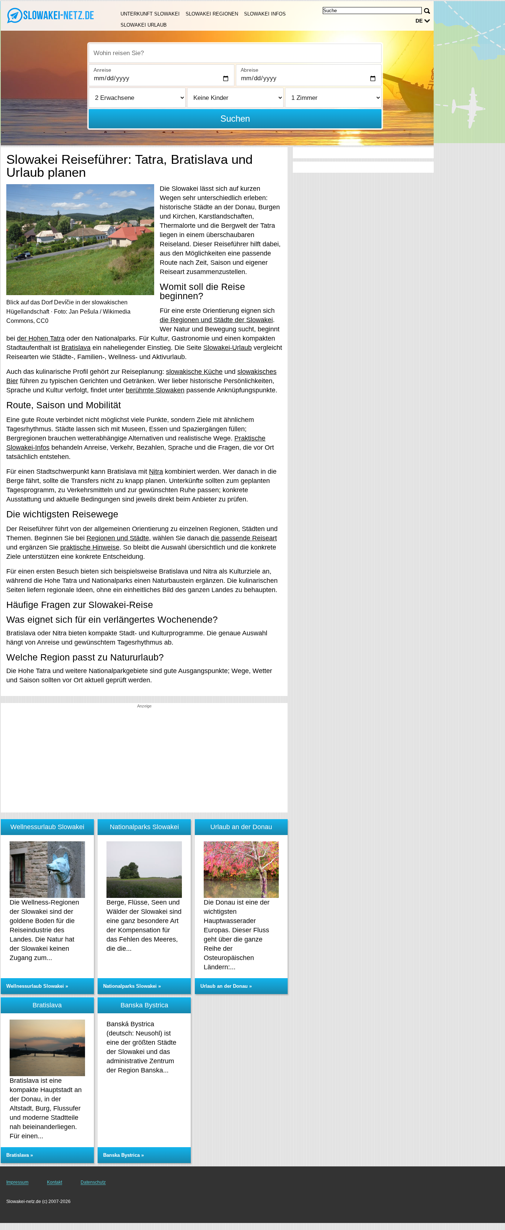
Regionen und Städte (118, 538)
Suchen (235, 119)
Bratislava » (19, 1155)
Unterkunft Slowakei (150, 14)
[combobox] (235, 53)
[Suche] (427, 11)
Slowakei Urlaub (144, 25)
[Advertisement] (144, 760)
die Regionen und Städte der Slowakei (216, 320)
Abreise (249, 70)
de (419, 21)
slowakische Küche (194, 371)
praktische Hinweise (89, 547)
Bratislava (76, 347)
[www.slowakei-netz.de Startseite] (52, 15)
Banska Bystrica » (123, 1155)
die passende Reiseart (244, 538)
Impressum (17, 1182)
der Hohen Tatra (41, 338)
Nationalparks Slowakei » (132, 986)
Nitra (156, 471)
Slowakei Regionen (212, 14)
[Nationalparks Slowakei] (144, 869)
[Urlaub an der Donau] (241, 869)
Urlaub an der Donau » (226, 986)
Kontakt (54, 1182)
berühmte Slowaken (155, 390)
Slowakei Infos (265, 14)
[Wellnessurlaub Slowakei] (47, 869)
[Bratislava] (47, 1048)
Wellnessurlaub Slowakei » (37, 986)
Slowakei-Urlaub (227, 347)
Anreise (102, 70)
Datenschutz (93, 1182)
